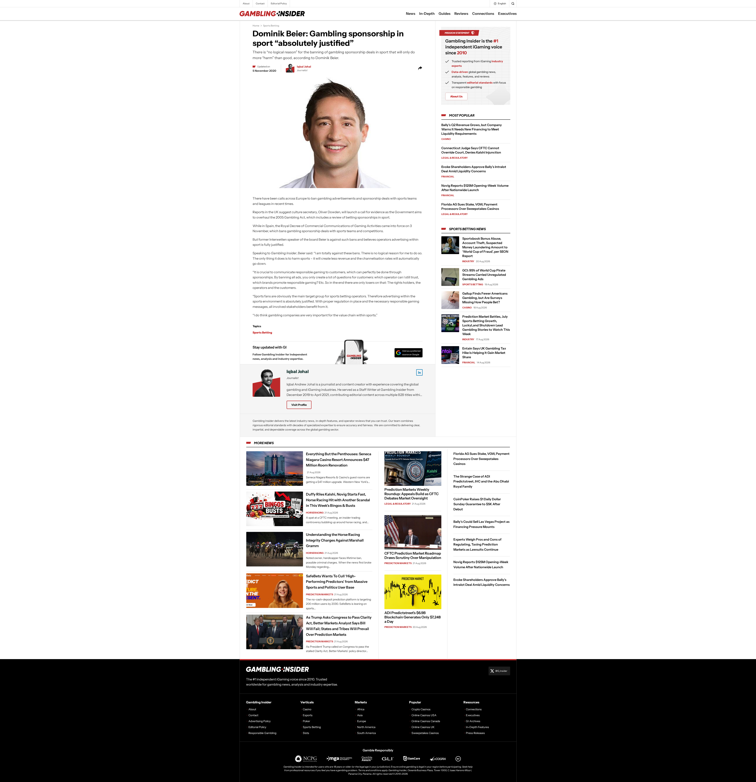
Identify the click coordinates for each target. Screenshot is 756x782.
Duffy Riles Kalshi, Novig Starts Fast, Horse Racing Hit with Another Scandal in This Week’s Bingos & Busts (338, 500)
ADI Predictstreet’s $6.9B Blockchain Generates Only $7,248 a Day (412, 617)
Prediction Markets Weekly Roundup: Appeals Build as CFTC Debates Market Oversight (411, 493)
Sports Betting (271, 25)
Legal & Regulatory (454, 157)
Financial (447, 176)
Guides (444, 13)
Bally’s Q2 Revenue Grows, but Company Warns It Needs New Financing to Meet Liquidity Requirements (471, 129)
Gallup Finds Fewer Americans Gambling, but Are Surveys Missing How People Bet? (485, 297)
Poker (306, 721)
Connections (483, 13)
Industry (468, 261)
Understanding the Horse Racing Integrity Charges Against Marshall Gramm (335, 540)
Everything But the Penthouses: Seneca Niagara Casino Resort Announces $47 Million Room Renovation (338, 460)
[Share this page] (420, 68)
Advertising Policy (259, 721)
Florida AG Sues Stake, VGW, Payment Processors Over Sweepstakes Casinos (481, 459)
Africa (360, 709)
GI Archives (473, 721)
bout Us (456, 96)
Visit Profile (299, 405)
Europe (361, 721)
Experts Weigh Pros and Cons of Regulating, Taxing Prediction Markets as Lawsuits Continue (477, 544)
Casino (446, 139)
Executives (507, 13)
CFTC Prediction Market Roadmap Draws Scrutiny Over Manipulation (412, 555)
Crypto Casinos (421, 709)
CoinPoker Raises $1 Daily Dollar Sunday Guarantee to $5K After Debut (477, 504)
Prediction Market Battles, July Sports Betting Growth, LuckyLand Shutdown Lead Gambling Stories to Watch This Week (486, 325)
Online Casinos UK (423, 727)
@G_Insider (501, 670)
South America (366, 733)
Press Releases (475, 733)
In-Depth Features (477, 727)
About (246, 3)
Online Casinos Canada (426, 721)
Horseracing (315, 512)
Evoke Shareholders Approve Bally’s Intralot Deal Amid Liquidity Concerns (481, 582)
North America (366, 727)
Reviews (461, 13)
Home (256, 25)
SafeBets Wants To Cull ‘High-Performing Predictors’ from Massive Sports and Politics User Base (336, 582)
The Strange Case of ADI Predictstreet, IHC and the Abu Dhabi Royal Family (481, 481)
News (410, 13)
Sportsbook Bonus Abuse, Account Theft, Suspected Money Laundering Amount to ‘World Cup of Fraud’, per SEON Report (485, 247)
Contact (260, 3)
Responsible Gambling (262, 733)
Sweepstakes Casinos (425, 733)
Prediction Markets (319, 594)
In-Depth (427, 13)
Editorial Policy (279, 3)
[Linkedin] (419, 372)
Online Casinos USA (424, 715)
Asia (359, 715)
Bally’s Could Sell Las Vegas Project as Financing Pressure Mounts (481, 524)
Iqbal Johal (304, 66)
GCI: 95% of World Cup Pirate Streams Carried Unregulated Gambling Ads (484, 274)
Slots (306, 733)
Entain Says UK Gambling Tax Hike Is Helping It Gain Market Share (484, 352)
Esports (307, 715)
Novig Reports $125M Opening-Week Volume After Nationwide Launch (480, 564)
